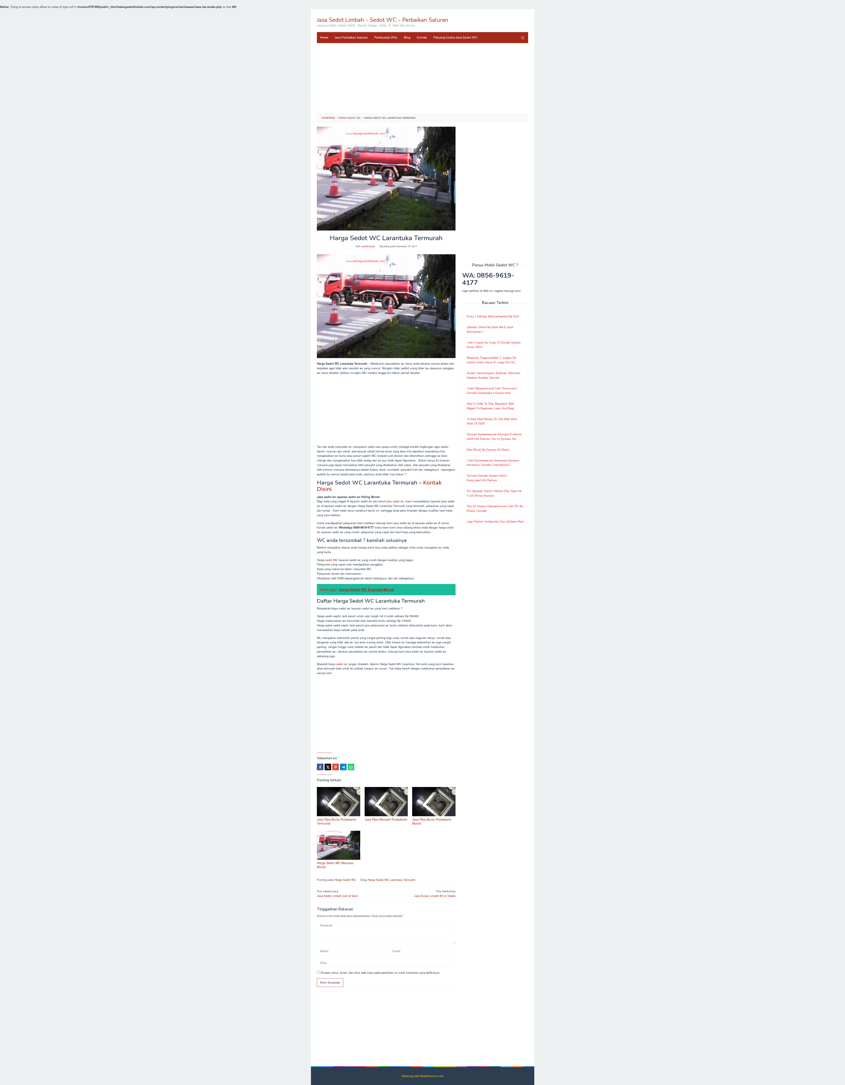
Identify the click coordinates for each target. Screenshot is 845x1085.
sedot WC (331, 560)
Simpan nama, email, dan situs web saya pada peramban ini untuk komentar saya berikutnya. (380, 972)
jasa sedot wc (395, 501)
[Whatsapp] (351, 767)
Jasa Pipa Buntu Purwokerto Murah (432, 821)
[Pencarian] (522, 37)
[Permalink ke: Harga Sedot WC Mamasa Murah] (338, 845)
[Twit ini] (328, 767)
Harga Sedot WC (345, 880)
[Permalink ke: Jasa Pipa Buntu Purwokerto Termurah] (338, 801)
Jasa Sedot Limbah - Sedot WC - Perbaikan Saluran (382, 20)
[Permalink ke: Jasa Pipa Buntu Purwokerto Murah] (434, 801)
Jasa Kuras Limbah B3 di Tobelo (435, 893)
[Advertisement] (422, 78)
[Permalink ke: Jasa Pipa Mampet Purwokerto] (386, 801)
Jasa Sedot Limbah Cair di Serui (337, 893)
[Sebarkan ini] (320, 767)
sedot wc (342, 664)
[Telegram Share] (343, 767)
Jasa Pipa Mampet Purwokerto (386, 819)
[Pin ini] (335, 767)
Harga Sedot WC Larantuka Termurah (391, 880)
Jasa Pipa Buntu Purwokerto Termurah (336, 821)
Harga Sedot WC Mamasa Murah (335, 865)
